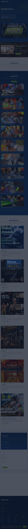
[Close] (20, 260)
